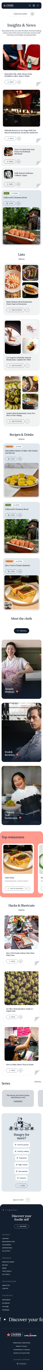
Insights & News (20, 14)
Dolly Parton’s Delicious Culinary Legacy (23, 174)
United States (22, 1363)
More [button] (28, 889)
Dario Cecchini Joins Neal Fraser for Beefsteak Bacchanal (24, 151)
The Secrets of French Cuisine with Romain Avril (17, 1096)
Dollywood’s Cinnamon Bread (15, 197)
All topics (6, 1274)
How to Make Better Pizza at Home (20, 1064)
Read (12, 82)
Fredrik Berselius (9, 753)
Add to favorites (16, 888)
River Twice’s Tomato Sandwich (17, 565)
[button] (30, 6)
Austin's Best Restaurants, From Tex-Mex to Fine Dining (21, 414)
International (23, 1171)
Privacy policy (21, 1346)
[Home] (8, 5)
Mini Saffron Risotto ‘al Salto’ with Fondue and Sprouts (21, 452)
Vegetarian (23, 1158)
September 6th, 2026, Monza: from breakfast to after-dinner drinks (18, 75)
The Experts (6, 1244)
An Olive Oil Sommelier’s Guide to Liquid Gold (19, 1010)
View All (23, 631)
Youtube (5, 1306)
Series (4, 1268)
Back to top (18, 1200)
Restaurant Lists (8, 1241)
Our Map (5, 1238)
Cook (11, 203)
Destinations (7, 1248)
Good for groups (23, 1145)
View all (21, 259)
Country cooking (23, 1151)
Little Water (9, 878)
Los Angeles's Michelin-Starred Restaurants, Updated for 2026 (18, 359)
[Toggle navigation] (38, 6)
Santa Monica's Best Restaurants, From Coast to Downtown (19, 303)
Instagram (6, 1299)
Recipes (5, 1265)
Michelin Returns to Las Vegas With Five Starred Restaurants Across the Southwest (21, 131)
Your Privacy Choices (21, 1349)
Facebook (6, 1303)
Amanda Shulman (9, 690)
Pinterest (5, 1310)
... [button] (27, 310)
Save (19, 82)
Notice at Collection (22, 1353)
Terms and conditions (21, 1343)
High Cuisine (23, 1165)
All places (6, 1251)
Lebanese (23, 1178)
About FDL (6, 1285)
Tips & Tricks (6, 1271)
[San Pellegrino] (30, 1336)
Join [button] (34, 6)
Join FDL (5, 1288)
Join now (22, 1226)
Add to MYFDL (17, 310)
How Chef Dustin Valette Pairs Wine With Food (20, 954)
